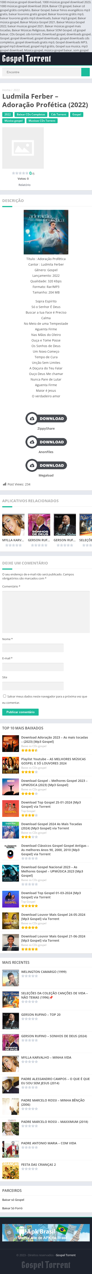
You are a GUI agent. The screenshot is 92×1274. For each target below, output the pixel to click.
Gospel (76, 114)
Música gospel (13, 121)
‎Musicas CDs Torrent (42, 121)
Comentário (11, 586)
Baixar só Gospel (13, 1200)
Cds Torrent (58, 114)
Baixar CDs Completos (31, 114)
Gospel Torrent (66, 1255)
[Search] (85, 72)
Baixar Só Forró (12, 1208)
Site (4, 677)
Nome (7, 639)
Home (6, 90)
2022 (16, 90)
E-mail (7, 658)
